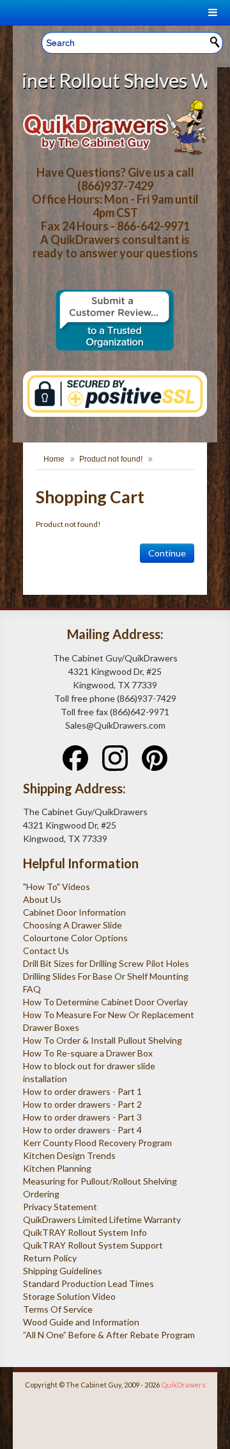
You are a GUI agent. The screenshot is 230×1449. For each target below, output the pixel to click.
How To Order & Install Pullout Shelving (102, 1040)
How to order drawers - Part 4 (82, 1129)
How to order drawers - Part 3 (82, 1117)
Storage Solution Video (69, 1296)
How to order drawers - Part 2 (82, 1104)
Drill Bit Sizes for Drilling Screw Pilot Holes (106, 963)
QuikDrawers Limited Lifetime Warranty (102, 1219)
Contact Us (46, 950)
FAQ (32, 989)
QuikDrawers (183, 1384)
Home (54, 459)
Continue (167, 552)
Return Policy (50, 1257)
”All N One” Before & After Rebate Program (109, 1334)
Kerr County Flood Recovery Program (97, 1142)
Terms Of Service (58, 1309)
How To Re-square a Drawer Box (88, 1053)
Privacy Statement (60, 1206)
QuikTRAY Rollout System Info (85, 1232)
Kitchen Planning (57, 1168)
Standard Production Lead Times (88, 1283)
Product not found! (110, 459)
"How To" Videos (56, 886)
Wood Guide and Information (81, 1321)
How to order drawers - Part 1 (82, 1091)
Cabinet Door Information (74, 912)
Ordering (41, 1193)
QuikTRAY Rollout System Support (93, 1245)
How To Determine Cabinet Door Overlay (105, 1001)
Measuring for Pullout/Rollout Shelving (100, 1181)
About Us (42, 899)
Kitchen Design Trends (69, 1155)
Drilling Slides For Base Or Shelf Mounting (105, 976)
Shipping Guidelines (62, 1270)
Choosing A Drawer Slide (72, 924)
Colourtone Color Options (75, 937)
